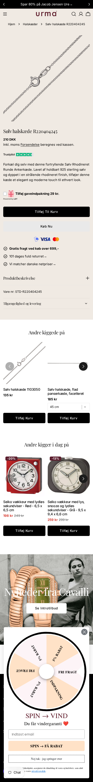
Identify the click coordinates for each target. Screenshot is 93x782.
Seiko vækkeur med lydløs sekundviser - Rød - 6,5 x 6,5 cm (23, 506)
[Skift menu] (5, 14)
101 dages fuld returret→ (28, 256)
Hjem (11, 24)
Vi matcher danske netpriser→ (32, 264)
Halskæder (30, 24)
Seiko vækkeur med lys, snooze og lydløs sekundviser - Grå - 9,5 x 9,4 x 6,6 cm (67, 508)
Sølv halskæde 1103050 (21, 389)
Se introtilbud (46, 608)
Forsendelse (30, 144)
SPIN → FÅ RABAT (46, 745)
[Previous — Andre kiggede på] (9, 366)
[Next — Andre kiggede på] (83, 366)
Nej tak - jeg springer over (46, 758)
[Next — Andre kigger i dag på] (83, 478)
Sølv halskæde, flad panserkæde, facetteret (66, 391)
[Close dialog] (84, 632)
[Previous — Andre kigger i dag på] (9, 478)
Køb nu (46, 226)
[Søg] (73, 14)
